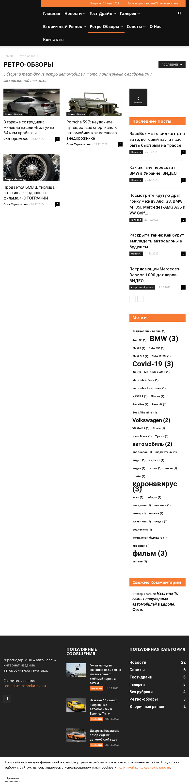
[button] (180, 13)
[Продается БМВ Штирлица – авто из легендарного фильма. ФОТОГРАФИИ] (31, 168)
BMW (164, 338)
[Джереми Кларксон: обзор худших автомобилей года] (76, 735)
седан (160, 521)
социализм (142, 529)
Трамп (161, 436)
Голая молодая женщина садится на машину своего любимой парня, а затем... (105, 674)
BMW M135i (161, 356)
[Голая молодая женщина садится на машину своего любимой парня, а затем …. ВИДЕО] (76, 670)
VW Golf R (140, 428)
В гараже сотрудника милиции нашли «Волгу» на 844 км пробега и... (28, 127)
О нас (155, 26)
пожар (139, 513)
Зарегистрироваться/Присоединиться (153, 3)
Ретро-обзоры (104, 26)
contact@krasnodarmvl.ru (24, 685)
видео (138, 460)
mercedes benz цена (149, 388)
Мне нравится (138, 92)
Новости (73, 13)
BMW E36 (156, 348)
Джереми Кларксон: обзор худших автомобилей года (104, 735)
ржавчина (141, 521)
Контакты (53, 39)
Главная (51, 13)
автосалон (142, 452)
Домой (8, 56)
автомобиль (152, 444)
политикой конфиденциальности (143, 767)
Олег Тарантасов (15, 139)
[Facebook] (7, 699)
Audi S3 (139, 340)
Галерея (128, 13)
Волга (159, 428)
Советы (134, 26)
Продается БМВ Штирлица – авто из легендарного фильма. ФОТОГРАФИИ (30, 192)
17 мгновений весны (148, 331)
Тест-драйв (101, 13)
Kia (136, 372)
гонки (171, 468)
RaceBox (140, 404)
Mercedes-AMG (157, 372)
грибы (138, 476)
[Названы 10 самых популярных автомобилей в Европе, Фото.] (76, 705)
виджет (156, 460)
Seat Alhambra (144, 412)
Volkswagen (151, 420)
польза (156, 513)
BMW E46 (140, 356)
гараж (155, 468)
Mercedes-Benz (145, 380)
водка (138, 468)
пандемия (141, 505)
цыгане (139, 561)
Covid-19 (153, 364)
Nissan (157, 396)
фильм (149, 553)
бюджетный (166, 452)
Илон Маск (142, 436)
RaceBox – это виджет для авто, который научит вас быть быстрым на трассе (157, 139)
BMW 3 (138, 348)
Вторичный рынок (62, 26)
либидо (154, 497)
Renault (159, 404)
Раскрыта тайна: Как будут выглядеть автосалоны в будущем (156, 241)
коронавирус (154, 486)
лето (137, 497)
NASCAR (139, 396)
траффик (140, 545)
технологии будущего (149, 537)
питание (162, 505)
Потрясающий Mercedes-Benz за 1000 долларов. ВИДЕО (155, 274)
